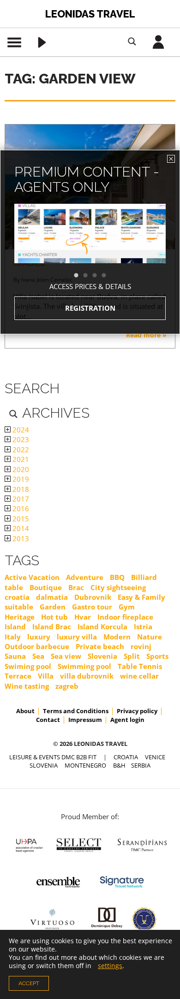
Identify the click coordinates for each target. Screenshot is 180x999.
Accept (28, 983)
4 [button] (108, 275)
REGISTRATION (90, 308)
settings (110, 966)
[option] (90, 250)
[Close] (171, 159)
